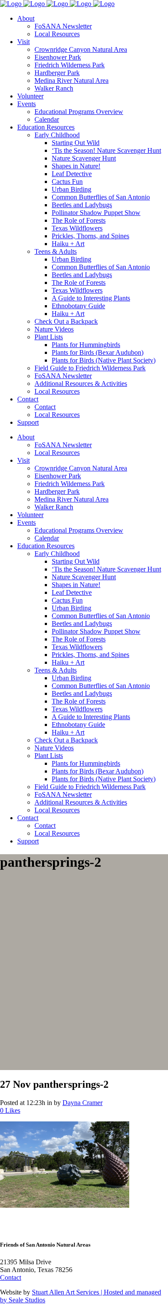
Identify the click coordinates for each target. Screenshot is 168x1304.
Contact (10, 1277)
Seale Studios (27, 1300)
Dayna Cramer (82, 1102)
